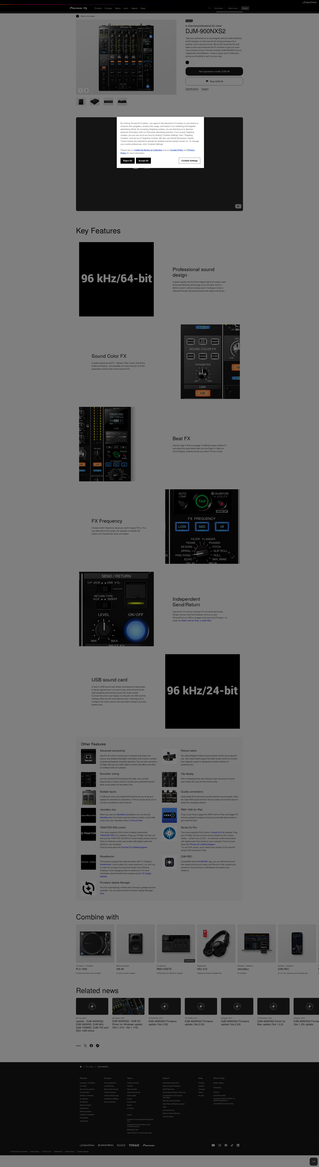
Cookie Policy (176, 150)
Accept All (143, 160)
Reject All (127, 160)
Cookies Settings (189, 160)
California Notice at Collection (148, 150)
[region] (160, 142)
